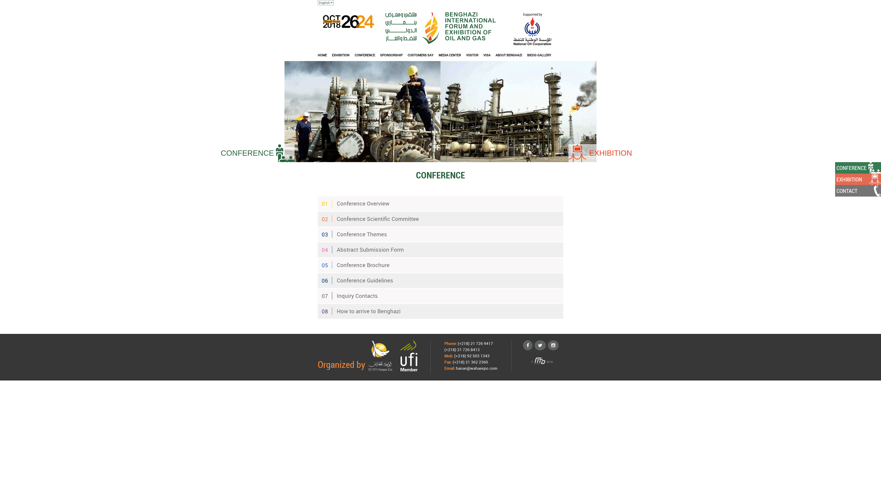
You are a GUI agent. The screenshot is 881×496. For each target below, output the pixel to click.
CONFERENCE (365, 55)
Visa (487, 55)
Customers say (421, 55)
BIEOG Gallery (539, 55)
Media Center (450, 55)
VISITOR (472, 55)
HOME (322, 55)
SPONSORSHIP (391, 55)
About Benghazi (509, 55)
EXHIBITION (340, 55)
